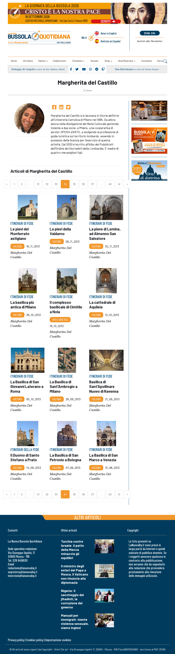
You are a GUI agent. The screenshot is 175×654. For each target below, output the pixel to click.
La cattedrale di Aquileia (102, 304)
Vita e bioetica (60, 319)
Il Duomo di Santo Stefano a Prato (24, 457)
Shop (107, 60)
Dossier (94, 60)
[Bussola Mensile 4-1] (149, 111)
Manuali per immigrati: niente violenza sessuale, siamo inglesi (75, 621)
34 (65, 184)
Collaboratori (59, 60)
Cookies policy (34, 640)
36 (83, 184)
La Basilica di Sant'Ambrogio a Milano (63, 386)
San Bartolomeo (124, 69)
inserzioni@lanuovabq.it (22, 576)
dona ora (150, 33)
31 (38, 184)
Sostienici (77, 60)
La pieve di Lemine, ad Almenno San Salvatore (105, 233)
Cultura (17, 246)
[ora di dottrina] (149, 170)
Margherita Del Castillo (21, 254)
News (108, 33)
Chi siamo (28, 60)
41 (119, 184)
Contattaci (146, 60)
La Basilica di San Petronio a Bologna (65, 457)
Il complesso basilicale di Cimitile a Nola (66, 307)
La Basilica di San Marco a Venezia (103, 457)
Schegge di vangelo (23, 69)
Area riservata (125, 60)
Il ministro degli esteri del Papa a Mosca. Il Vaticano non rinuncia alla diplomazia (74, 574)
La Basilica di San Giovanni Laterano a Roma (26, 386)
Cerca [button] (160, 60)
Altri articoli (87, 517)
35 (74, 184)
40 (110, 184)
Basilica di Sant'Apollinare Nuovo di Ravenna (103, 386)
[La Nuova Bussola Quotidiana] (39, 37)
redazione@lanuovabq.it (22, 568)
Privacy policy (16, 640)
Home (14, 60)
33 (56, 184)
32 (47, 184)
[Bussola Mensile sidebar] (149, 140)
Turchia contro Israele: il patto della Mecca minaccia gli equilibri (72, 549)
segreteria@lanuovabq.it (22, 572)
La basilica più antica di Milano (23, 304)
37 (92, 184)
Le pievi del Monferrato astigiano (19, 233)
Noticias (110, 41)
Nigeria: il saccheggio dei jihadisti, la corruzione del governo (72, 599)
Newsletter (149, 41)
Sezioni (41, 60)
